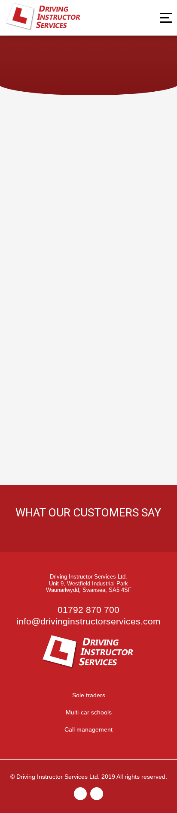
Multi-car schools (89, 712)
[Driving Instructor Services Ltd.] (43, 29)
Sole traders (88, 695)
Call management (88, 729)
